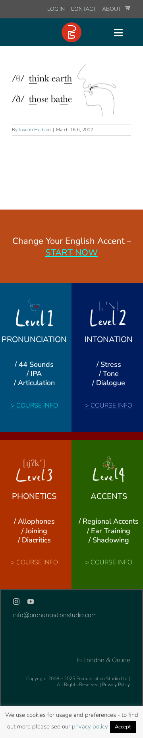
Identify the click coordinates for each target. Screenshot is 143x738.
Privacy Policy (116, 684)
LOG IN (56, 9)
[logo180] (71, 25)
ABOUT (112, 9)
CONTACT (84, 9)
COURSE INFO (37, 405)
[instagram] (16, 601)
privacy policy (90, 726)
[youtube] (30, 601)
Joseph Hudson (35, 130)
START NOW (71, 253)
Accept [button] (123, 726)
